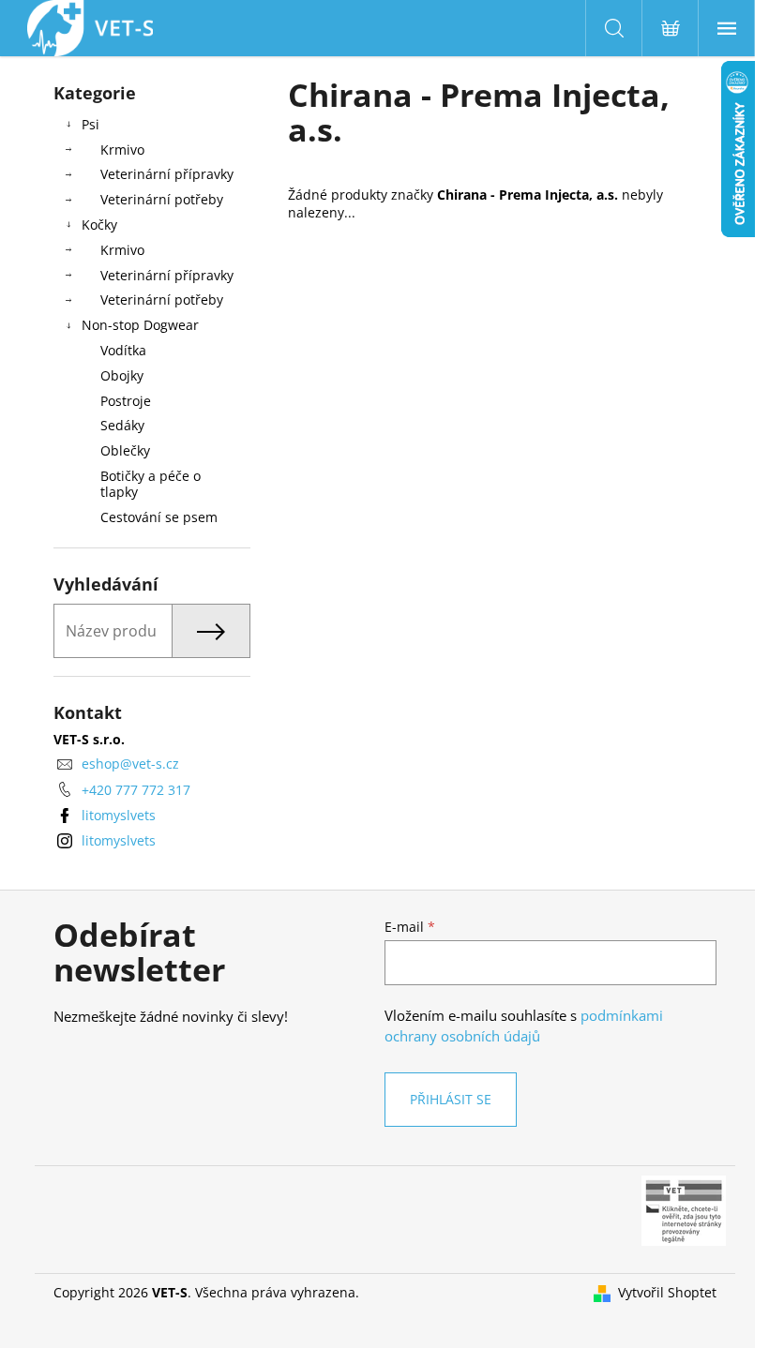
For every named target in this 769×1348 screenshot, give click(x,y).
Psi (90, 124)
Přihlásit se (450, 1099)
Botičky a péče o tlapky (150, 484)
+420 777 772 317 (136, 790)
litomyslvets (119, 815)
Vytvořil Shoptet (667, 1292)
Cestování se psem (159, 517)
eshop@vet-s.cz (130, 763)
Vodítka (123, 350)
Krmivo (122, 149)
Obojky (121, 375)
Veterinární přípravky (167, 174)
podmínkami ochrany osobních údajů (523, 1026)
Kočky (99, 224)
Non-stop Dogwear (140, 325)
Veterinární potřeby (161, 199)
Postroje (125, 401)
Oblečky (125, 450)
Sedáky (122, 425)
